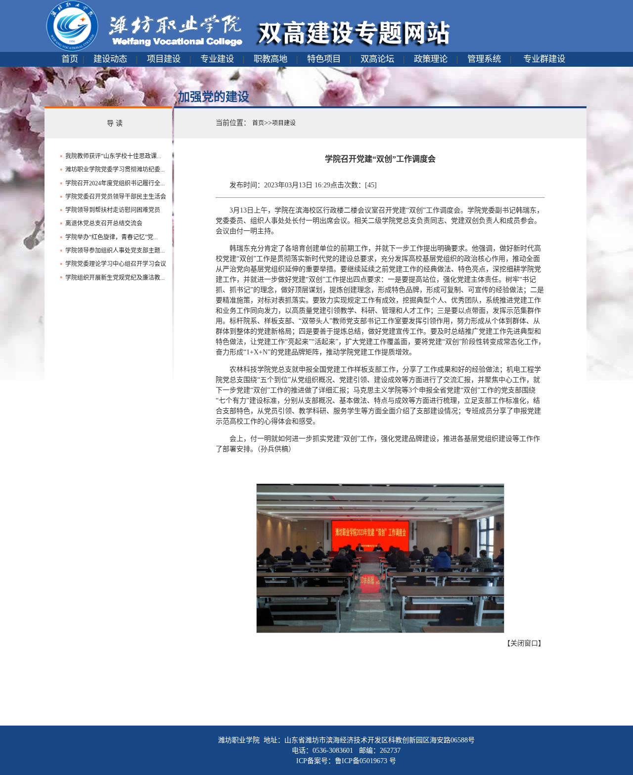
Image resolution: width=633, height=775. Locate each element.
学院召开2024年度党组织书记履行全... (115, 183)
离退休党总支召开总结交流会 (103, 223)
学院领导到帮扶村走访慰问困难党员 (112, 210)
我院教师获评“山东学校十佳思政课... (113, 156)
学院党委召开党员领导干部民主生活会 (115, 196)
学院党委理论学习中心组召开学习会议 (115, 263)
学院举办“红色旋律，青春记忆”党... (111, 237)
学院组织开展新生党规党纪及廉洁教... (115, 277)
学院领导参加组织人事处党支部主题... (115, 250)
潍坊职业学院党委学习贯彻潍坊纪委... (115, 169)
